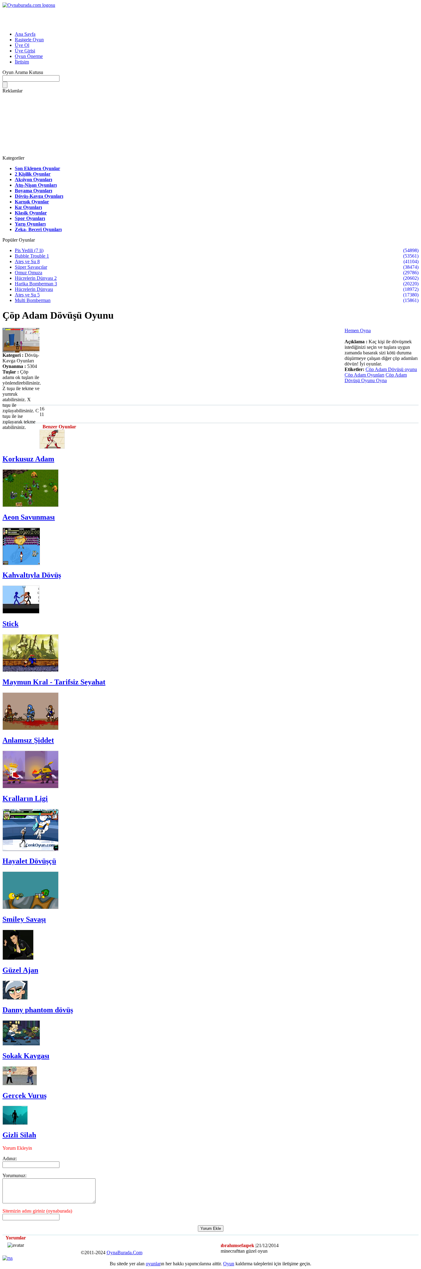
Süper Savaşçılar (31, 267)
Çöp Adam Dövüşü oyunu (391, 369)
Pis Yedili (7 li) (29, 250)
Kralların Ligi (25, 798)
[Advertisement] (74, 17)
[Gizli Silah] (15, 1123)
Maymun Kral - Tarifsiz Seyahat (53, 682)
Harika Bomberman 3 (36, 283)
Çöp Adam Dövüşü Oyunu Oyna (376, 377)
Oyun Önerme (29, 56)
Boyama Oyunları (33, 190)
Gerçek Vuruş (24, 1096)
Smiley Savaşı (24, 919)
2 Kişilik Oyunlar (33, 174)
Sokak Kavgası (25, 1056)
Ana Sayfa (25, 34)
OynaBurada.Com (124, 1252)
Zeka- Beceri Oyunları (38, 229)
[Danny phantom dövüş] (15, 998)
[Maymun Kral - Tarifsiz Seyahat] (30, 670)
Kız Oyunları (28, 207)
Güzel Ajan (20, 970)
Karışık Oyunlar (32, 201)
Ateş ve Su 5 (27, 294)
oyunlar (153, 1263)
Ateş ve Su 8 (27, 261)
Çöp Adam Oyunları (364, 374)
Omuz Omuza (28, 272)
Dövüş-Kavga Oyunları (39, 196)
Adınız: (9, 1158)
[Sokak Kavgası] (21, 1044)
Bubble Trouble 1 (32, 256)
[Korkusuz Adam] (52, 447)
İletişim (22, 61)
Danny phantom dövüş (37, 1010)
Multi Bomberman (33, 300)
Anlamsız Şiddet (28, 740)
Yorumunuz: (14, 1175)
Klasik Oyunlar (31, 212)
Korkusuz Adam (28, 459)
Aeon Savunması (28, 517)
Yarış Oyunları (30, 223)
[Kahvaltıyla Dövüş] (21, 563)
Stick (10, 624)
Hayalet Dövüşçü (29, 861)
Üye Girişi (25, 50)
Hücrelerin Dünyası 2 (36, 278)
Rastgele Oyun (29, 39)
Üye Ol (22, 45)
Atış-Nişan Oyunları (36, 185)
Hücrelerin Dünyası (34, 289)
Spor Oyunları (30, 218)
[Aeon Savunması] (30, 505)
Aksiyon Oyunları (33, 179)
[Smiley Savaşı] (30, 907)
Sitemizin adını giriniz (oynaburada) (37, 1211)
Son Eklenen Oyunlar (37, 168)
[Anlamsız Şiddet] (30, 728)
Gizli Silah (19, 1135)
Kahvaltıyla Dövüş (31, 575)
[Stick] (20, 611)
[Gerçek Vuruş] (19, 1083)
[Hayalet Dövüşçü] (30, 849)
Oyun (228, 1263)
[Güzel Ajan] (18, 958)
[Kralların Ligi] (30, 786)
